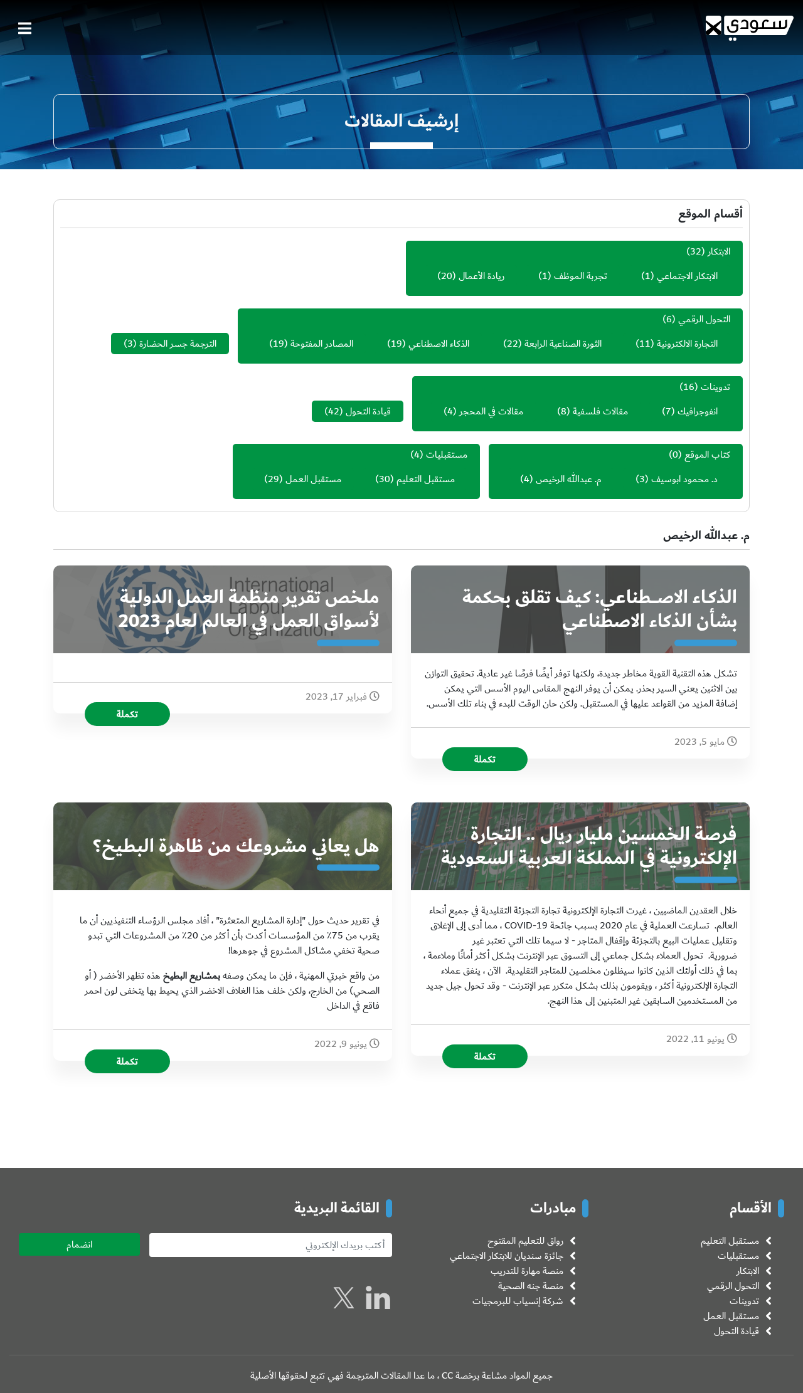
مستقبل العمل (313, 479)
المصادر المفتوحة (321, 343)
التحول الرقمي (704, 319)
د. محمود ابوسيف (684, 479)
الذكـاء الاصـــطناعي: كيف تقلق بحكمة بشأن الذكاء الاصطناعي (599, 609)
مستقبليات (446, 454)
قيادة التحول (368, 411)
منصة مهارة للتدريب (527, 1271)
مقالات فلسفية (600, 411)
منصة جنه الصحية (530, 1286)
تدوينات (715, 387)
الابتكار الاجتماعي (687, 276)
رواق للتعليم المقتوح (525, 1241)
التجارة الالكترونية (687, 343)
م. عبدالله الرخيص (569, 479)
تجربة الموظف (580, 276)
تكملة (485, 759)
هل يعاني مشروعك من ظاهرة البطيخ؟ (236, 846)
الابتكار (719, 251)
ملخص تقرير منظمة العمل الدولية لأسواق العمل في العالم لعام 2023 (249, 609)
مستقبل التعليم (425, 479)
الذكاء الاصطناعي (438, 343)
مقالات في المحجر (491, 411)
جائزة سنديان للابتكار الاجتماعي (506, 1256)
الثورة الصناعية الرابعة (563, 343)
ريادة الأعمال (481, 276)
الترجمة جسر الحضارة (177, 343)
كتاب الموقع (707, 454)
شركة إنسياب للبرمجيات (517, 1301)
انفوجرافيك (698, 411)
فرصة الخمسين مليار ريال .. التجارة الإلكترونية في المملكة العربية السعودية (589, 846)
